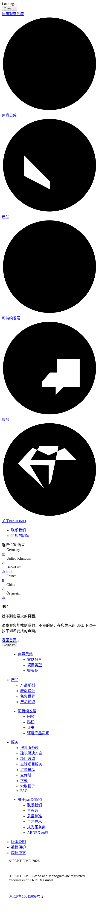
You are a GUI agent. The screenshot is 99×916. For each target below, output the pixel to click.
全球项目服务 (31, 764)
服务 (5, 420)
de (3, 554)
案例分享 (34, 660)
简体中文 (18, 853)
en (3, 562)
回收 (31, 716)
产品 (5, 217)
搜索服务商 (29, 748)
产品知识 (27, 702)
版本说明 (18, 842)
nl (10, 571)
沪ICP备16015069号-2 (26, 896)
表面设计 (27, 691)
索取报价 (27, 786)
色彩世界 (27, 696)
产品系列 (27, 685)
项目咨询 (27, 759)
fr (7, 571)
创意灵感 (9, 115)
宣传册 (25, 775)
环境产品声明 (38, 733)
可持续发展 (11, 318)
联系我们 (18, 530)
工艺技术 (34, 822)
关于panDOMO (14, 521)
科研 (31, 722)
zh (3, 589)
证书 (31, 727)
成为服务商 (36, 827)
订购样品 (27, 770)
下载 (24, 781)
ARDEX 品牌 (38, 833)
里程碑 (32, 811)
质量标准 (34, 816)
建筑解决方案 (31, 753)
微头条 (32, 671)
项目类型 (34, 665)
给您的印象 (20, 536)
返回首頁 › (10, 640)
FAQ (24, 791)
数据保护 (18, 847)
